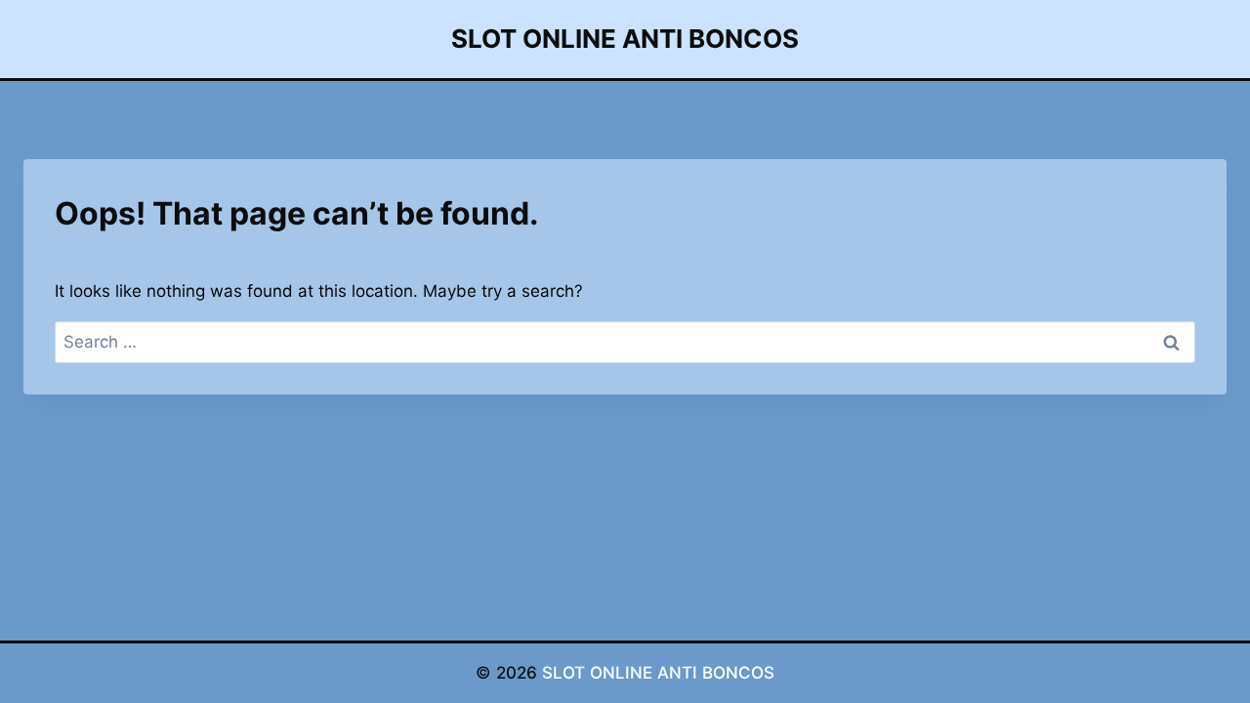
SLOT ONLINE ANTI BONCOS (658, 672)
